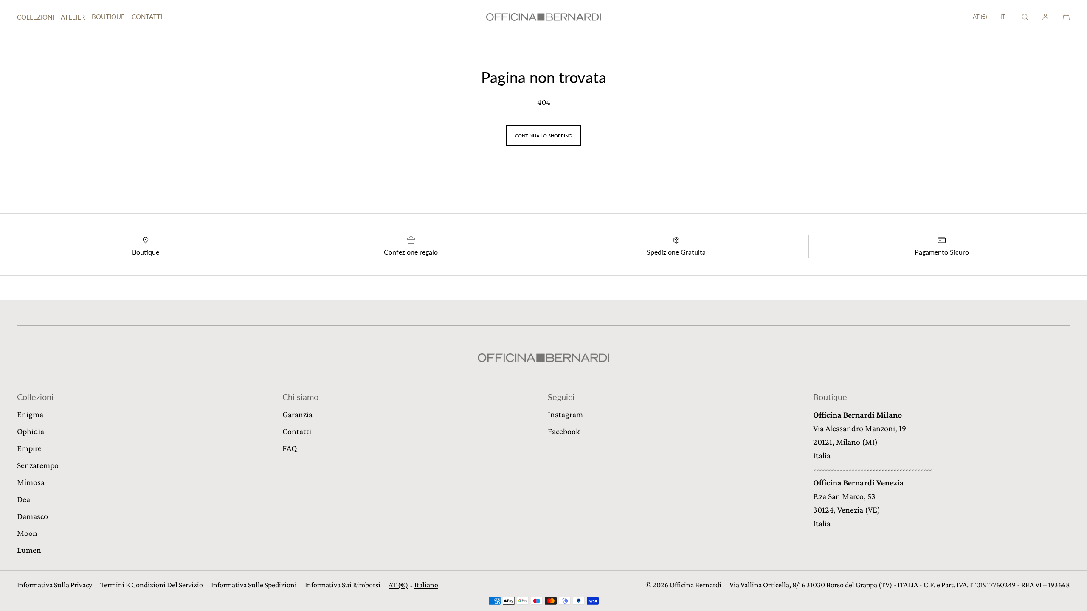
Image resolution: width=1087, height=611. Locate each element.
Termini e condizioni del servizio (151, 584)
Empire (29, 448)
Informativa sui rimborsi (342, 584)
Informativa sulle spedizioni (254, 584)
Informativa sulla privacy (54, 584)
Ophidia (30, 431)
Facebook (564, 431)
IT (1002, 17)
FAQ (289, 448)
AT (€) (980, 16)
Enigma (30, 414)
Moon (27, 533)
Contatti (147, 16)
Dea (23, 499)
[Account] (1045, 17)
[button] (1025, 17)
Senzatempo (38, 465)
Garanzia (297, 414)
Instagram (565, 414)
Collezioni (35, 17)
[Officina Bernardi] (543, 17)
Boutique (108, 16)
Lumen (29, 550)
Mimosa (31, 482)
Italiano (426, 584)
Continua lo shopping (543, 135)
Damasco (32, 516)
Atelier (73, 17)
